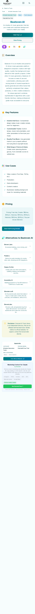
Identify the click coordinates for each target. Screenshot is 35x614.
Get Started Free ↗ (17, 386)
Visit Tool (16, 35)
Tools (3, 11)
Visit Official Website (16, 358)
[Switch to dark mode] (29, 3)
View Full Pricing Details (12, 228)
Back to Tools (8, 8)
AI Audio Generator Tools (14, 11)
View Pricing (17, 40)
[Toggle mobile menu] (23, 3)
